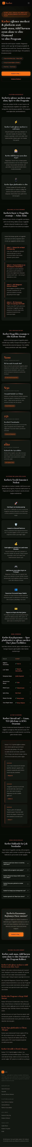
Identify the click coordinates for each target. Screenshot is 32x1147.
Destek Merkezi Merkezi (8, 1094)
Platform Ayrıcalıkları (7, 1107)
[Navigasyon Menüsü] (29, 3)
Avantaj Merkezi (6, 1105)
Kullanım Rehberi (16, 79)
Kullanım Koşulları (6, 1128)
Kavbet (7, 3)
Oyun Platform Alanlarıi (7, 1102)
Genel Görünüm (6, 1089)
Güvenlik (4, 1091)
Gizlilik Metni (5, 1126)
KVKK (3, 1131)
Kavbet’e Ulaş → (16, 73)
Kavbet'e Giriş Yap (6, 1115)
